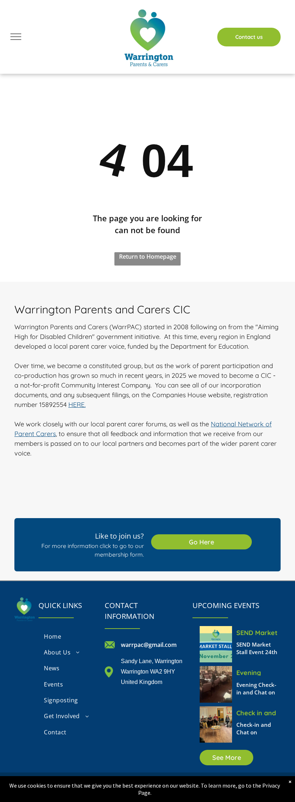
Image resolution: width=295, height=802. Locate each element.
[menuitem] (68, 636)
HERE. (77, 404)
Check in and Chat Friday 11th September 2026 (256, 712)
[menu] (15, 36)
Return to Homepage (147, 256)
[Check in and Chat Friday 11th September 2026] (216, 724)
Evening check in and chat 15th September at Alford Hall (258, 672)
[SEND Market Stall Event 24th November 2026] (216, 644)
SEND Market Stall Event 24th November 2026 (256, 632)
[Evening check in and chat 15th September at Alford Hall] (216, 684)
